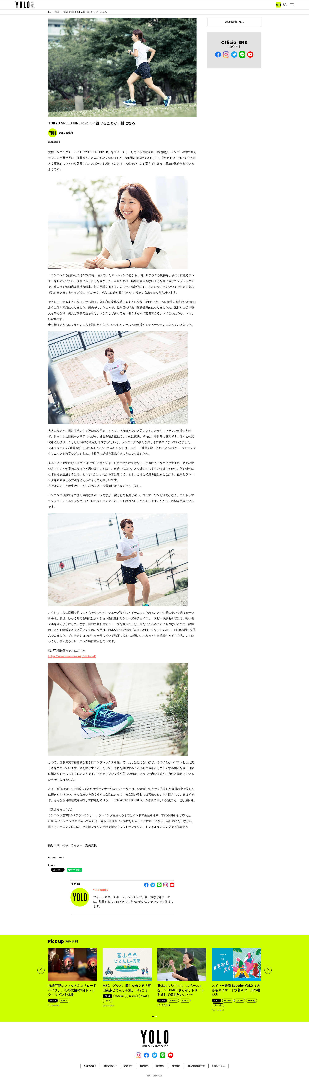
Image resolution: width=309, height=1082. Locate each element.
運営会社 (128, 1066)
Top (49, 12)
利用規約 (176, 1066)
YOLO (57, 12)
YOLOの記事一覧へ (234, 22)
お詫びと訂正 (218, 1066)
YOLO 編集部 (100, 890)
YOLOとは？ (90, 1066)
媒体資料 (144, 1066)
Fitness (173, 1000)
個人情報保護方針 (196, 1066)
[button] (41, 970)
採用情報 (160, 1066)
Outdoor (119, 995)
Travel (144, 995)
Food (107, 1000)
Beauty (251, 1000)
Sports (64, 1000)
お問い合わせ (110, 1066)
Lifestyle (218, 1005)
